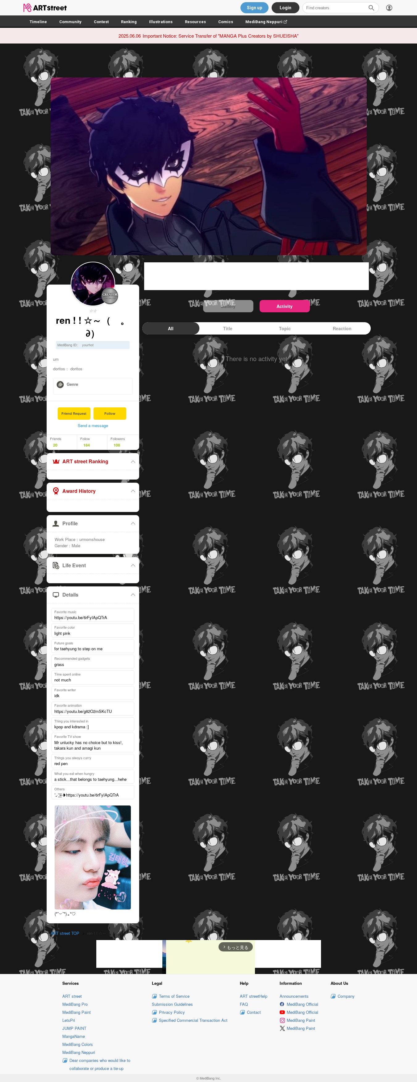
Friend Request (73, 413)
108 (117, 445)
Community (70, 21)
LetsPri (68, 1020)
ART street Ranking (85, 461)
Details (70, 594)
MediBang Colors (77, 1044)
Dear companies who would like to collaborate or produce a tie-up (99, 1064)
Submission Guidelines (172, 1004)
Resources (195, 21)
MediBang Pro (75, 1004)
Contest (101, 21)
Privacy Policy (172, 1012)
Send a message (93, 425)
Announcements (294, 996)
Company (346, 996)
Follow (109, 413)
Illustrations (161, 21)
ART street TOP (65, 933)
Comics (225, 21)
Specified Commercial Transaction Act (193, 1020)
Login (285, 7)
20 (55, 445)
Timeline (38, 21)
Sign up (254, 7)
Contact (254, 1012)
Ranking (129, 21)
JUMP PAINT (74, 1028)
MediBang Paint (76, 1012)
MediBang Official (302, 1004)
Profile (70, 523)
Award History (79, 490)
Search (371, 7)
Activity (285, 306)
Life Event (74, 565)
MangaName (73, 1036)
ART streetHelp (253, 996)
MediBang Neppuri (269, 21)
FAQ (244, 1004)
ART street (72, 996)
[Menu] (389, 7)
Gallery (228, 306)
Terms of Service (174, 996)
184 (86, 445)
